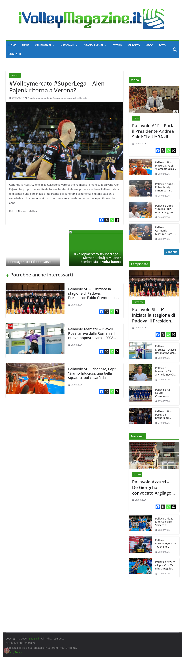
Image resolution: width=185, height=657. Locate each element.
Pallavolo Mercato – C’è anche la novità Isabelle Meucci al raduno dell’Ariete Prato (165, 371)
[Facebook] (101, 220)
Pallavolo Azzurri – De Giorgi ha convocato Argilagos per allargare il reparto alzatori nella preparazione (153, 487)
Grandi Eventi (93, 45)
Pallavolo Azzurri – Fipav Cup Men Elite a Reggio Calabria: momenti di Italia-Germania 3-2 (165, 565)
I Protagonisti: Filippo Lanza (29, 261)
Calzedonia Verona (50, 97)
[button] (53, 45)
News (25, 45)
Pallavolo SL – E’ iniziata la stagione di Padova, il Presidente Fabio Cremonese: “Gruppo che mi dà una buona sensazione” (93, 298)
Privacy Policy (14, 652)
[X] (106, 220)
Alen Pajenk (34, 97)
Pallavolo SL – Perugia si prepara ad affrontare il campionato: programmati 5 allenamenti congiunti (164, 415)
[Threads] (117, 220)
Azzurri (137, 474)
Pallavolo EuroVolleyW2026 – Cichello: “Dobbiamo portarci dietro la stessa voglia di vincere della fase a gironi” (165, 544)
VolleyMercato (80, 97)
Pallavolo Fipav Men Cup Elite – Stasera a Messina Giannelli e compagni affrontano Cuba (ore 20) (165, 522)
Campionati (43, 45)
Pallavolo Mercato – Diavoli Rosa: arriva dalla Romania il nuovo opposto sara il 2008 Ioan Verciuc (91, 335)
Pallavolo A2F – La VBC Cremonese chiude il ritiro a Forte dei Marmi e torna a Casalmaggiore (165, 393)
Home (12, 45)
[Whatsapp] (112, 220)
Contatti (14, 54)
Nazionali (67, 45)
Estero (117, 45)
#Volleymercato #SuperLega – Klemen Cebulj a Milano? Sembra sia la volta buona (97, 258)
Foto (162, 45)
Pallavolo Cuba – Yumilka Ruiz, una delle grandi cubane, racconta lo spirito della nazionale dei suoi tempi (165, 209)
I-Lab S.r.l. (33, 638)
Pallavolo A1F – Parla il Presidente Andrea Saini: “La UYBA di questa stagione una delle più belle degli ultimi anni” (153, 131)
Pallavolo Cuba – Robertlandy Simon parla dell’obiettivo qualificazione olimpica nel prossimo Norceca (165, 187)
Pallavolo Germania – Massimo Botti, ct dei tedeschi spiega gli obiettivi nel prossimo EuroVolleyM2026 (165, 231)
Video (149, 45)
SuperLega (66, 97)
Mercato (134, 45)
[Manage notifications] (6, 650)
